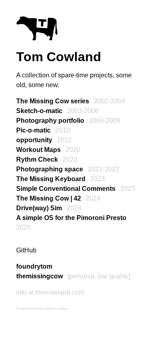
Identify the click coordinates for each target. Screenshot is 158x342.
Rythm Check (37, 159)
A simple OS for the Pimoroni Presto (71, 217)
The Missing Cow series (52, 101)
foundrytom (34, 266)
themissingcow (39, 276)
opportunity (34, 140)
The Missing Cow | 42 (48, 198)
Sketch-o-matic (39, 110)
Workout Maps (38, 149)
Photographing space (49, 169)
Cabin (64, 309)
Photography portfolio (50, 120)
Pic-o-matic (33, 130)
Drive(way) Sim (39, 208)
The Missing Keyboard (50, 178)
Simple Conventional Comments (65, 188)
